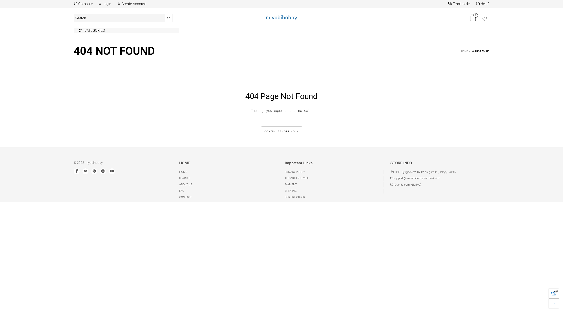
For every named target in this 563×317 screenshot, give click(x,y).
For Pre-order (295, 197)
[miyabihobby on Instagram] (103, 171)
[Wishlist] (484, 19)
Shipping (291, 190)
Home (183, 171)
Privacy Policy (295, 171)
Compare (85, 4)
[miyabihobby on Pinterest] (94, 171)
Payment (291, 184)
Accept (525, 311)
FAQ (181, 190)
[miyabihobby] (281, 17)
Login (107, 4)
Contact (185, 197)
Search (184, 178)
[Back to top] (554, 303)
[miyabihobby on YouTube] (112, 171)
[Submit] (169, 18)
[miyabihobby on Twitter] (85, 171)
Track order (462, 4)
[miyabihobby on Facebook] (77, 171)
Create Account (134, 4)
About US (185, 184)
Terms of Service (297, 178)
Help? (485, 4)
